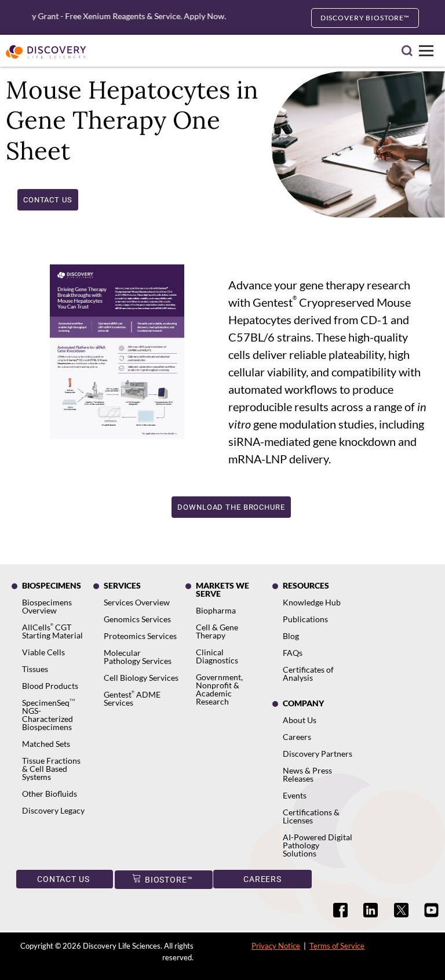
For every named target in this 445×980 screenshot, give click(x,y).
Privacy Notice (275, 945)
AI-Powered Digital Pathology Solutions (317, 845)
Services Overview (137, 602)
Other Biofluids (49, 793)
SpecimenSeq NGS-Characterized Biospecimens (48, 715)
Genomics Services (137, 619)
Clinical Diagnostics (217, 656)
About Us (299, 720)
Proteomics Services (140, 636)
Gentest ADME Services (132, 698)
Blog (291, 636)
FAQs (292, 653)
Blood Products (50, 686)
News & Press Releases (307, 774)
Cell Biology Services (141, 678)
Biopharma (216, 610)
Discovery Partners (317, 753)
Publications (305, 619)
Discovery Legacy (53, 810)
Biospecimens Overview (47, 606)
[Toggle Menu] (426, 51)
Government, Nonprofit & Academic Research (219, 689)
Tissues (35, 669)
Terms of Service (336, 945)
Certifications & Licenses (311, 816)
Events (295, 795)
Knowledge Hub (312, 602)
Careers (297, 737)
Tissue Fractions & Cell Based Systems (51, 769)
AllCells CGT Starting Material (52, 631)
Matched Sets (46, 744)
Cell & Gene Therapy (217, 631)
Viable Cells (43, 652)
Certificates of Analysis (308, 674)
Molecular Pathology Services (138, 657)
